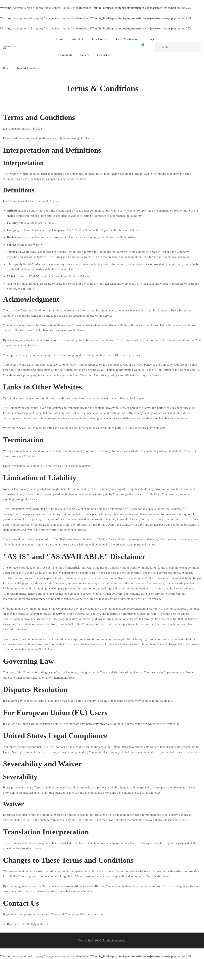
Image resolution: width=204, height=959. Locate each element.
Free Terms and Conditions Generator (165, 257)
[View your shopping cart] (141, 47)
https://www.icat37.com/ (76, 276)
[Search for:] (178, 47)
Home (6, 68)
